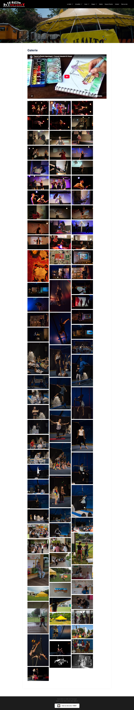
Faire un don (124, 4)
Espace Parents (109, 4)
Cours (85, 4)
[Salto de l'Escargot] (14, 4)
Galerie (101, 4)
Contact (117, 4)
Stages (93, 4)
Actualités (77, 4)
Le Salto (69, 4)
